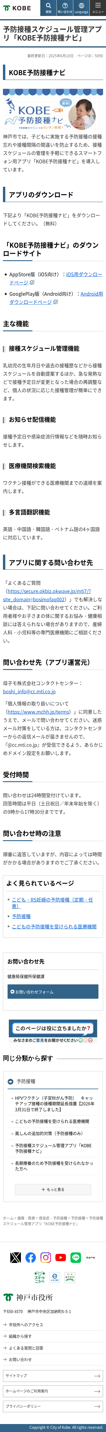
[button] (48, 8)
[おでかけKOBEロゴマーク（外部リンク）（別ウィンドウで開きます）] (69, 1277)
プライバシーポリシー (23, 1406)
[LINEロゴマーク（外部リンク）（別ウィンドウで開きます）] (75, 1257)
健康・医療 (26, 1218)
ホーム (8, 1218)
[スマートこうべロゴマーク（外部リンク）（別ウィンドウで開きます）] (39, 1277)
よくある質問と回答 (26, 1348)
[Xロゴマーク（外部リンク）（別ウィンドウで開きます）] (15, 1257)
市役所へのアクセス (26, 1324)
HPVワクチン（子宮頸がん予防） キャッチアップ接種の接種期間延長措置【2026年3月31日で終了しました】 (55, 1103)
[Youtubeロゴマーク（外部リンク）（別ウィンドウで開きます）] (60, 1257)
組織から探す (20, 1336)
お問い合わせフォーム (34, 991)
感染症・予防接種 (53, 1218)
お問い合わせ (20, 1359)
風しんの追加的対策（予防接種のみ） (50, 1133)
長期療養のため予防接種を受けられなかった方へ (54, 1166)
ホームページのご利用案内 (27, 1391)
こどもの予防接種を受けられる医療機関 (52, 1121)
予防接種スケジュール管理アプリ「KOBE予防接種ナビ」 (53, 1148)
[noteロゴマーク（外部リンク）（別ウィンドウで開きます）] (90, 1257)
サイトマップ (16, 1375)
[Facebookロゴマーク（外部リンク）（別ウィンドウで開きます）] (30, 1257)
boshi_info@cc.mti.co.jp (29, 691)
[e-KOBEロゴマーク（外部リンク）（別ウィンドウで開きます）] (54, 1277)
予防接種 (25, 1080)
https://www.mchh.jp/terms (38, 711)
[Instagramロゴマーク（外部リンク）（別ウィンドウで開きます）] (45, 1257)
